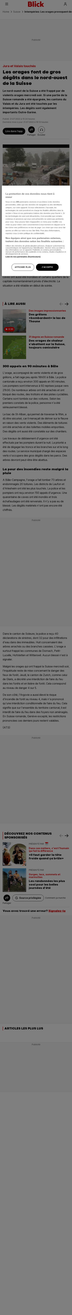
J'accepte (47, 267)
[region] (36, 231)
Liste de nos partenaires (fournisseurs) (23, 257)
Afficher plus (23, 267)
